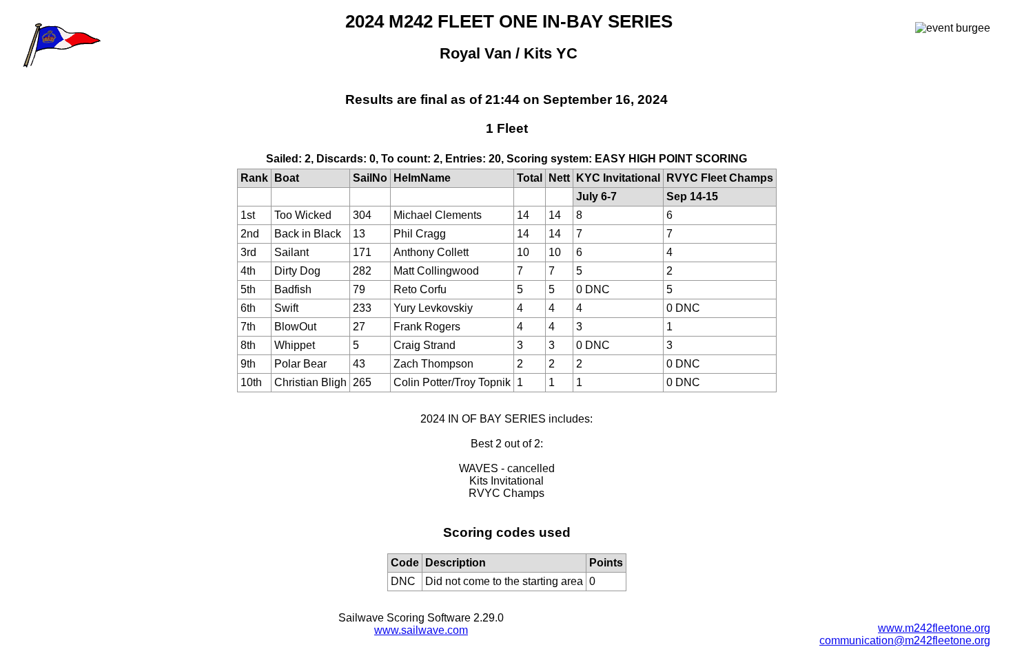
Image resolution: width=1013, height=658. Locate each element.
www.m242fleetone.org (934, 628)
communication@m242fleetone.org (904, 640)
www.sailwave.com (421, 630)
